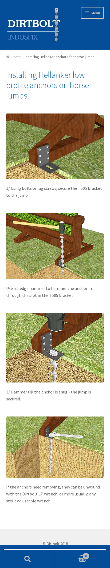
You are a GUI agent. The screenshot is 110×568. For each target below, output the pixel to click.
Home (16, 56)
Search (27, 559)
